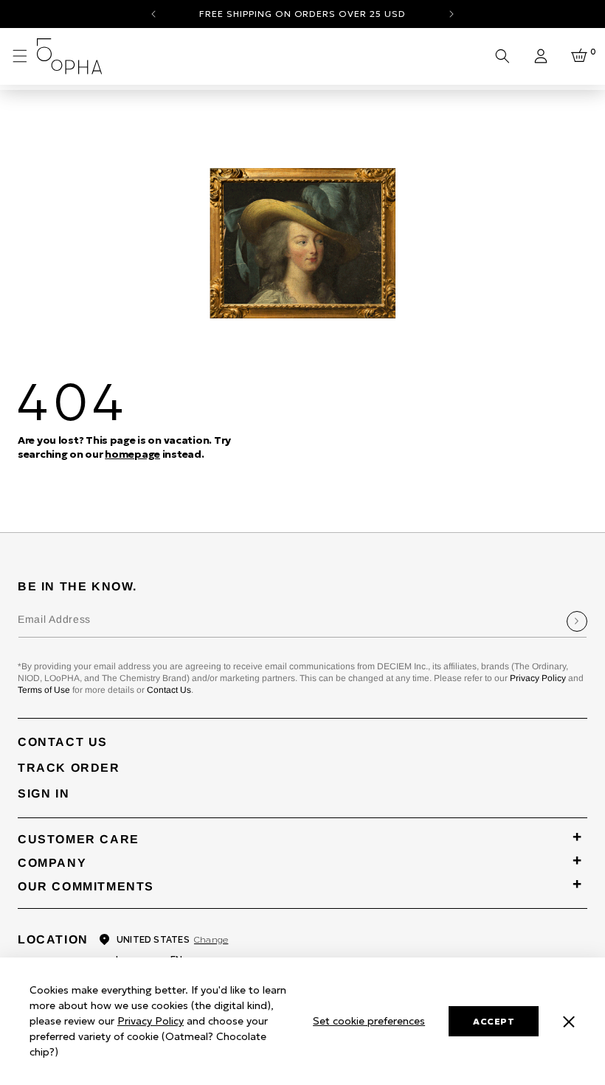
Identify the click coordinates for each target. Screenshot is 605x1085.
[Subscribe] (577, 621)
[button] (20, 56)
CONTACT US (63, 742)
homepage (132, 454)
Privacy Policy (538, 678)
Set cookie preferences (369, 1021)
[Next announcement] (451, 14)
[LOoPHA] (69, 56)
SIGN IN (43, 793)
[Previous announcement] (153, 14)
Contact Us (169, 690)
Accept (493, 1021)
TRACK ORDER (69, 767)
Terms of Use (44, 690)
